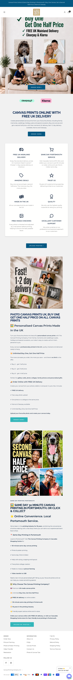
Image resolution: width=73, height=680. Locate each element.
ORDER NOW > (36, 87)
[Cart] (68, 12)
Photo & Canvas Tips (33, 652)
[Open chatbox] (69, 676)
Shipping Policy (55, 646)
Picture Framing (9, 642)
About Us (30, 639)
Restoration (7, 652)
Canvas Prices (31, 646)
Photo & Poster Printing (11, 646)
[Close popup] (70, 668)
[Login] (65, 12)
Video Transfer (8, 649)
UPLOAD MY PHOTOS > (22, 624)
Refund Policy (54, 642)
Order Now (7, 639)
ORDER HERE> (36, 134)
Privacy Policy (54, 639)
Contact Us (30, 649)
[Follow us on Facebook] (6, 662)
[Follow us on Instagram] (10, 662)
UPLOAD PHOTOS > (36, 245)
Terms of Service (55, 649)
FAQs (28, 642)
